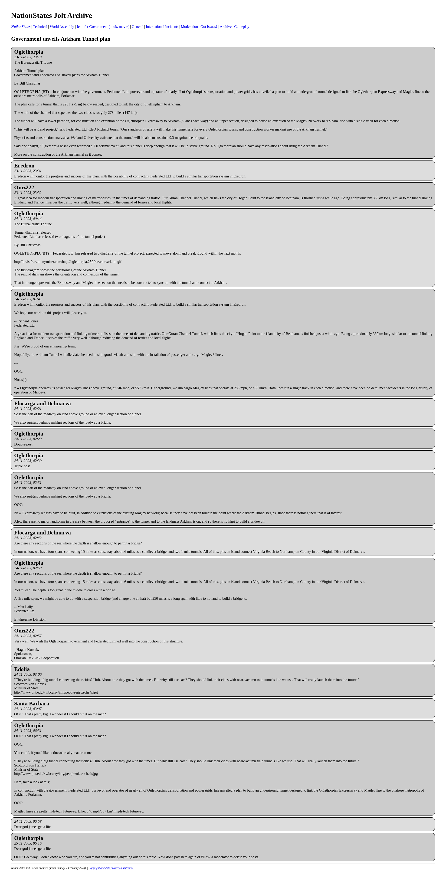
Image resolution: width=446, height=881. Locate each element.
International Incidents (162, 27)
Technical (40, 27)
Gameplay (241, 27)
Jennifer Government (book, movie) (103, 27)
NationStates (20, 27)
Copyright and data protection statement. (111, 868)
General (137, 27)
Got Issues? (208, 27)
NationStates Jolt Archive (51, 15)
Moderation (189, 27)
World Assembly (62, 27)
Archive (226, 27)
